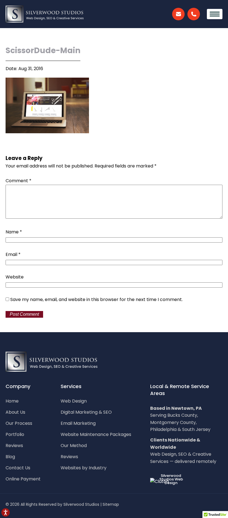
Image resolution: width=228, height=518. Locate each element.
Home (12, 401)
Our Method (74, 446)
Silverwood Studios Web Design (171, 479)
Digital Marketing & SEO (86, 412)
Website (15, 277)
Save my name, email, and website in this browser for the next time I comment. (96, 299)
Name (14, 232)
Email (13, 254)
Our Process (19, 423)
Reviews (14, 446)
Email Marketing (78, 423)
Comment (18, 180)
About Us (15, 412)
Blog (10, 457)
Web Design (74, 401)
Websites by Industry (83, 468)
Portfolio (15, 434)
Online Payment (23, 479)
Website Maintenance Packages (96, 434)
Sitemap (111, 504)
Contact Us (18, 468)
